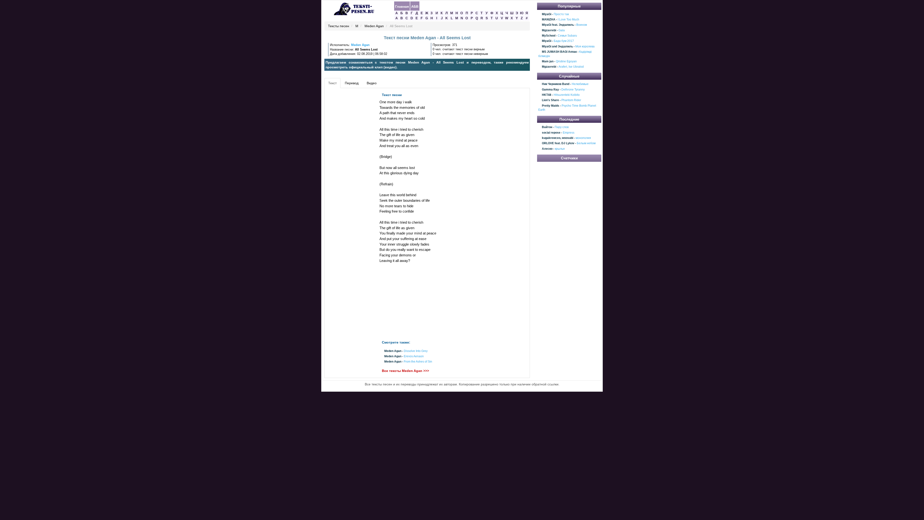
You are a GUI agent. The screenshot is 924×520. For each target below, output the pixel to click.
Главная (402, 6)
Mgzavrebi (549, 30)
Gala (561, 30)
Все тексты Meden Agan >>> (405, 371)
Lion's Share (550, 100)
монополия (583, 138)
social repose (551, 132)
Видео (372, 83)
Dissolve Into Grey (416, 351)
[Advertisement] (347, 163)
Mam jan (547, 61)
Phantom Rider (571, 100)
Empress (568, 132)
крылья (560, 148)
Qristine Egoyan (566, 61)
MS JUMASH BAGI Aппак (559, 51)
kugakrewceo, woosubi (557, 138)
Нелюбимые (580, 84)
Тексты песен (338, 26)
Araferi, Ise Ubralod (571, 67)
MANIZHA (548, 19)
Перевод (352, 83)
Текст (332, 83)
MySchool (548, 35)
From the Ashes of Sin (418, 361)
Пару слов (562, 127)
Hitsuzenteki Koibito (567, 95)
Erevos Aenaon (414, 356)
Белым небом (586, 143)
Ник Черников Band (555, 84)
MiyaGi (546, 14)
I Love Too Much (568, 19)
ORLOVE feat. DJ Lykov (558, 143)
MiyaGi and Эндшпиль (557, 46)
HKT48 (546, 95)
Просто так (561, 14)
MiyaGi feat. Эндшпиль (558, 25)
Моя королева (585, 46)
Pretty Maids (550, 105)
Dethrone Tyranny (573, 89)
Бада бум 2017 (564, 41)
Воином (581, 25)
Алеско (547, 148)
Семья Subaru (567, 35)
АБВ (414, 6)
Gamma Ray (550, 89)
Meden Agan (374, 26)
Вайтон (547, 127)
